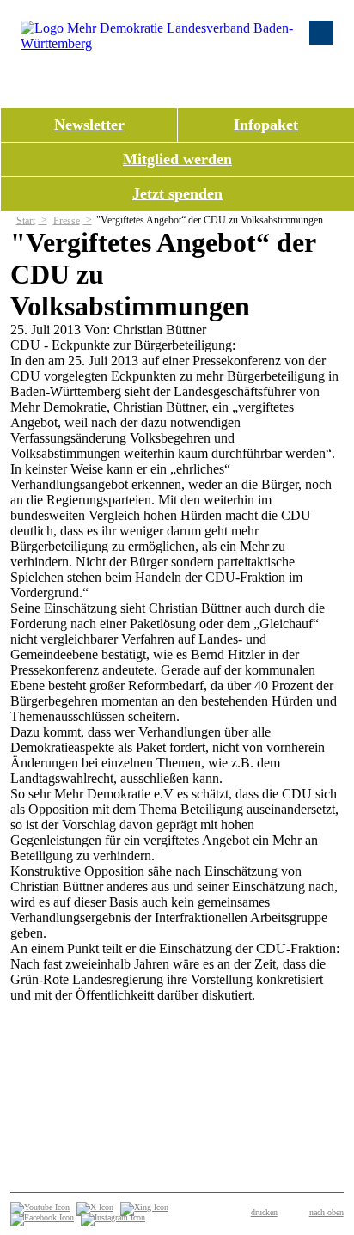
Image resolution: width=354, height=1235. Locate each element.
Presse (66, 220)
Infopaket (266, 124)
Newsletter (89, 124)
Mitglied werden (177, 159)
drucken (264, 1212)
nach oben (326, 1212)
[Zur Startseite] (158, 43)
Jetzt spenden (177, 193)
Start (25, 220)
